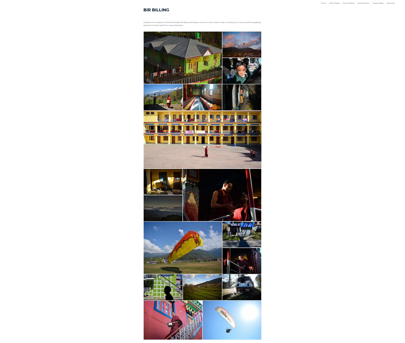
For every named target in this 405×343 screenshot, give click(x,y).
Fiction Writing (348, 3)
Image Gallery (378, 3)
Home (323, 3)
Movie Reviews (363, 3)
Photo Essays (334, 3)
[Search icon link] (399, 3)
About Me (391, 3)
